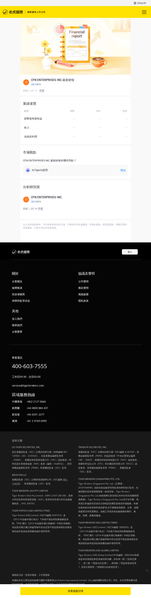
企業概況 (17, 281)
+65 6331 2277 (35, 414)
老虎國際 (24, 12)
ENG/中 (141, 3)
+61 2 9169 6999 (37, 421)
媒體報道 (17, 288)
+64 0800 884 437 (37, 408)
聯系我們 (17, 325)
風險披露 (83, 294)
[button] (75, 82)
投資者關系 (18, 294)
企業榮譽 (17, 331)
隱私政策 (83, 300)
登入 (130, 251)
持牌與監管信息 (21, 300)
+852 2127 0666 (36, 401)
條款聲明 (83, 288)
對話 (123, 170)
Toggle (144, 12)
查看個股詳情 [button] (75, 591)
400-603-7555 (29, 366)
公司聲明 (83, 281)
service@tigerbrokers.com (28, 385)
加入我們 (17, 318)
